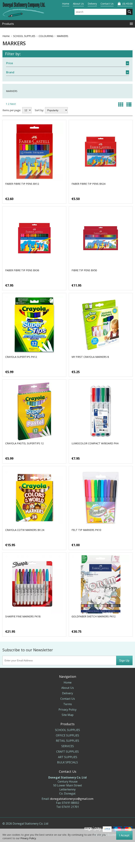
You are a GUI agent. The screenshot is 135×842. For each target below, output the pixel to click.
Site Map (67, 715)
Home (65, 3)
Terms (67, 704)
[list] (128, 104)
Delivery (92, 3)
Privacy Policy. (28, 838)
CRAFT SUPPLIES (67, 752)
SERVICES (67, 746)
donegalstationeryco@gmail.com (71, 799)
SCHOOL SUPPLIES (24, 36)
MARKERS (62, 36)
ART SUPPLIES (67, 757)
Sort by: (39, 110)
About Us (78, 3)
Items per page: (11, 110)
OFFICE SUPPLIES (67, 735)
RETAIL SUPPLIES (67, 741)
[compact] (120, 104)
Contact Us (107, 3)
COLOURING (46, 36)
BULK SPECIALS (67, 762)
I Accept (124, 835)
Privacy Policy (67, 709)
